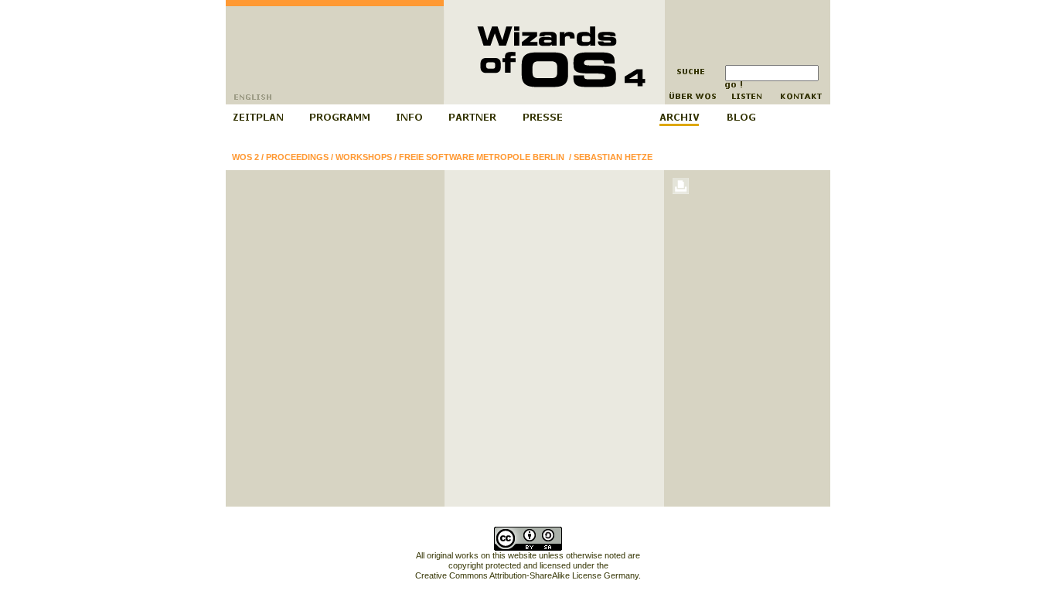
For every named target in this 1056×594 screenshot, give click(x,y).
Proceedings (297, 157)
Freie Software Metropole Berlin (483, 157)
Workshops (364, 157)
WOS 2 (245, 157)
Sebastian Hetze (613, 157)
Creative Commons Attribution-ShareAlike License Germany (527, 575)
